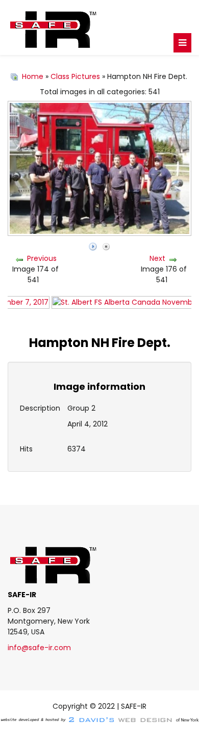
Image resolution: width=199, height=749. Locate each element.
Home (32, 76)
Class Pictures (75, 76)
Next (157, 258)
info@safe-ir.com (39, 648)
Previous (42, 258)
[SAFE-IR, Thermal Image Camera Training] (99, 27)
